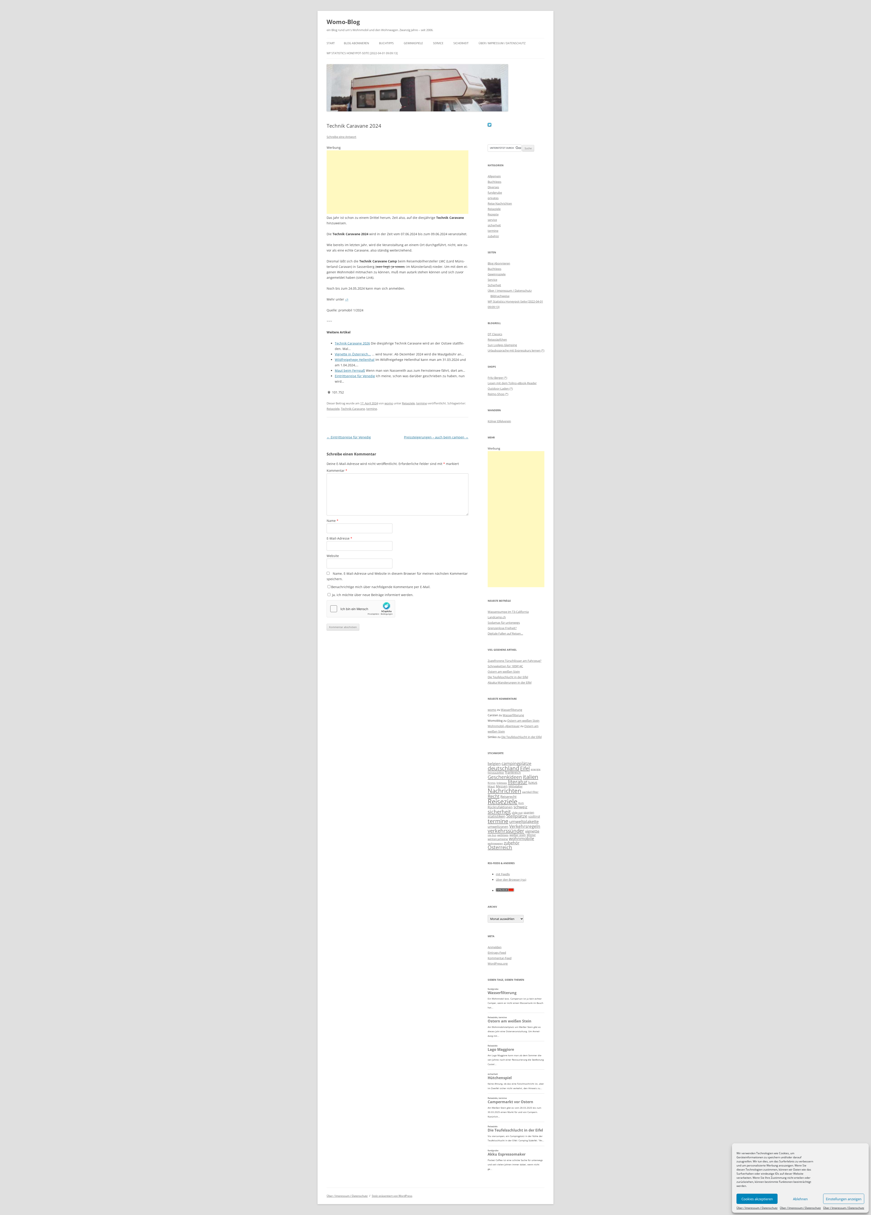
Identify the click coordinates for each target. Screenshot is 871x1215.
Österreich (500, 847)
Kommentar (337, 470)
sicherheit (494, 225)
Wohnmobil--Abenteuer (504, 726)
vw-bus (492, 835)
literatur (517, 781)
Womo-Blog (343, 22)
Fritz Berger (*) (497, 378)
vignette (532, 831)
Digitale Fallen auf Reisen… (505, 633)
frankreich (513, 772)
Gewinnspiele (413, 43)
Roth (521, 803)
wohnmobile (521, 838)
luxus (532, 782)
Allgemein (494, 176)
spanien (529, 812)
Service (438, 43)
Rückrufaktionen (500, 807)
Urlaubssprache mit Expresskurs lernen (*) (516, 350)
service (492, 220)
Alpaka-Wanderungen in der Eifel (509, 682)
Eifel (525, 768)
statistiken (496, 816)
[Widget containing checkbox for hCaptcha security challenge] (361, 608)
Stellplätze (516, 816)
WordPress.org (498, 963)
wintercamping (498, 839)
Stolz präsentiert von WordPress (392, 1196)
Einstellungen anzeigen (843, 1199)
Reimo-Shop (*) (498, 394)
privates (493, 198)
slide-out (517, 812)
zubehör (493, 236)
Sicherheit (461, 43)
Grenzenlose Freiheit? (502, 628)
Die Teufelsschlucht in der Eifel (508, 677)
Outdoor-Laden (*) (500, 388)
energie (536, 769)
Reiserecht (508, 796)
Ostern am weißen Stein (504, 672)
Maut (491, 786)
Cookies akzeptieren (757, 1199)
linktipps (502, 783)
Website (333, 556)
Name (332, 520)
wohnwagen (495, 843)
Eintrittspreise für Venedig (349, 437)
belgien (494, 763)
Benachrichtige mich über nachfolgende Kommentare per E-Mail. (381, 587)
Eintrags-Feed (497, 953)
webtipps (503, 835)
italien (530, 776)
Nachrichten (504, 791)
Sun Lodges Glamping (502, 345)
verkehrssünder (506, 830)
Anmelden (495, 947)
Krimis (492, 783)
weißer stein (517, 835)
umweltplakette (524, 821)
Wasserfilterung (511, 710)
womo (388, 403)
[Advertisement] (397, 182)
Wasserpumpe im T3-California (508, 612)
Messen (502, 786)
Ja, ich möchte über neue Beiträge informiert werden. (372, 595)
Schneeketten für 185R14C (505, 666)
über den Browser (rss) (511, 880)
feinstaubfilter (496, 772)
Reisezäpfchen (497, 339)
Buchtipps (386, 43)
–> (346, 299)
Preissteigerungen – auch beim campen (436, 437)
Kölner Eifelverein (499, 421)
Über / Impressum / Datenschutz (757, 1208)
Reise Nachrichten (500, 203)
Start (331, 43)
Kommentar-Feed (499, 958)
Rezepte (493, 214)
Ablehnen (800, 1199)
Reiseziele (408, 403)
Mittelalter (516, 786)
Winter (531, 835)
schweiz (520, 806)
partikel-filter (530, 792)
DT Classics (495, 334)
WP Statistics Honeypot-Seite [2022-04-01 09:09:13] (362, 53)
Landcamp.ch (497, 617)
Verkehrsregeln (524, 826)
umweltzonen (498, 826)
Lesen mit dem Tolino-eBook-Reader (512, 383)
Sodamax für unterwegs (504, 623)
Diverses (493, 187)
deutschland (503, 768)
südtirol (534, 816)
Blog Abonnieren (356, 43)
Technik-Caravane (353, 409)
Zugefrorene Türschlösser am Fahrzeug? (514, 661)
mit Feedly (503, 874)
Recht (493, 796)
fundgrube (495, 193)
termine (421, 403)
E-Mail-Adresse (339, 538)
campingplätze (516, 763)
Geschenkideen (505, 777)
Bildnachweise (499, 296)
